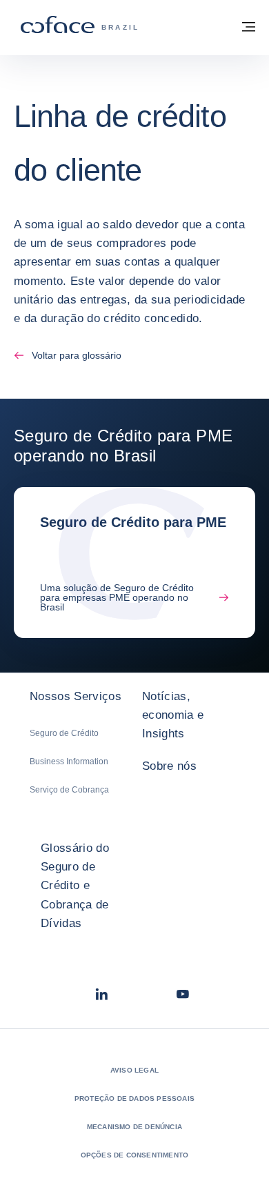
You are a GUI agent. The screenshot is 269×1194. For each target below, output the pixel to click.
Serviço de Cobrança (69, 790)
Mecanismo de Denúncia (134, 1127)
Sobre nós (169, 766)
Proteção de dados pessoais (134, 1098)
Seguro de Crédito (64, 733)
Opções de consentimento (135, 1155)
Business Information (69, 761)
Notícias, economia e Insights (172, 715)
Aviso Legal (134, 1070)
